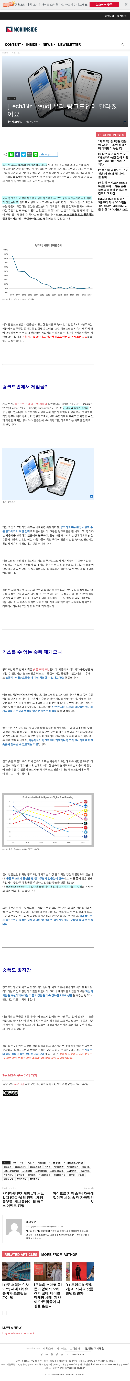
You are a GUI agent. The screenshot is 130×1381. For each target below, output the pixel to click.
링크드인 (7, 1166)
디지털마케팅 (55, 1162)
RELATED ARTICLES (20, 1254)
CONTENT (13, 44)
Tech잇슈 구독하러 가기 (19, 1075)
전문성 (72, 1175)
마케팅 (47, 1166)
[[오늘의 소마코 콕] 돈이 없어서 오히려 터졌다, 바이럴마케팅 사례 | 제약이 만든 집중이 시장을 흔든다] (48, 1271)
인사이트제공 (44, 1175)
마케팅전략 (58, 1166)
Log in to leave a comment (18, 1333)
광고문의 (109, 16)
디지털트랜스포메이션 (73, 1162)
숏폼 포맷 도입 (41, 669)
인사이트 (32, 1175)
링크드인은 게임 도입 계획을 (31, 404)
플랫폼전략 (34, 1179)
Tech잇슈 (19, 1084)
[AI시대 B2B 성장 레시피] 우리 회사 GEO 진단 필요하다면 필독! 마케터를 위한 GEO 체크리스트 (113, 204)
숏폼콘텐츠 (85, 1171)
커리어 (81, 1175)
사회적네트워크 (56, 1171)
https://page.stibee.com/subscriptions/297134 (44, 1227)
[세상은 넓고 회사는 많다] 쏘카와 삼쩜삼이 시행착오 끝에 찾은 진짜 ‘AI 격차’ (113, 159)
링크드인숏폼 (35, 1166)
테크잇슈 (17, 121)
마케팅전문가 (72, 1166)
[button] (65, 4)
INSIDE (31, 44)
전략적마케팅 (59, 1175)
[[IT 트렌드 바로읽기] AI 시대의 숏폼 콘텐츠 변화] (80, 1271)
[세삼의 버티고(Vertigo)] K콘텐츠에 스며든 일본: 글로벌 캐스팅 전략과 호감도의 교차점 (112, 188)
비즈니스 (11, 98)
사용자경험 (27, 1171)
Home (5, 52)
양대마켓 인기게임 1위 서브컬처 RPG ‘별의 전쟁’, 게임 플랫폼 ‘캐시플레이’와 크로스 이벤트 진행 (23, 1200)
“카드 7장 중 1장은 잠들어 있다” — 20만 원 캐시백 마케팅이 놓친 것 (112, 145)
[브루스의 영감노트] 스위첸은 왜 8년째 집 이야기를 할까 (113, 174)
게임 (21, 1162)
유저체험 (20, 1175)
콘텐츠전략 (21, 1179)
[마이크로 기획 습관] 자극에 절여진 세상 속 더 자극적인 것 (73, 1197)
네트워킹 (42, 1162)
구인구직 (31, 1162)
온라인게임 (8, 1175)
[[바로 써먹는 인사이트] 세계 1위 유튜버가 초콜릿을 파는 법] (16, 1271)
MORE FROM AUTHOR (59, 1254)
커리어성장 (8, 1179)
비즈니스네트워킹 (11, 1171)
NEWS (48, 44)
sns (14, 1162)
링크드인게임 (20, 1166)
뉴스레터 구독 (104, 4)
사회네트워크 (41, 1171)
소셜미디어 (72, 1171)
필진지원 (122, 16)
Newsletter (69, 44)
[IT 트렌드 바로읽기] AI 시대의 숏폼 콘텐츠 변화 (79, 1289)
